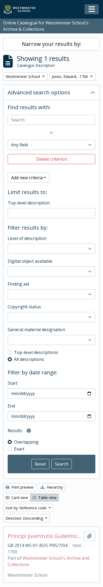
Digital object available (30, 261)
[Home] (21, 9)
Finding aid (18, 284)
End (11, 406)
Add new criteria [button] (27, 178)
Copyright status (24, 307)
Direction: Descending (25, 518)
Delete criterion (51, 159)
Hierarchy (54, 487)
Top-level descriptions (36, 352)
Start (12, 383)
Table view (47, 497)
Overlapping (26, 442)
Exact (19, 449)
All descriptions (29, 359)
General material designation (36, 329)
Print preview (22, 487)
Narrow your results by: (51, 43)
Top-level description (29, 203)
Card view (19, 497)
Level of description (27, 238)
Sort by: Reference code (27, 507)
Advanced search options (39, 92)
